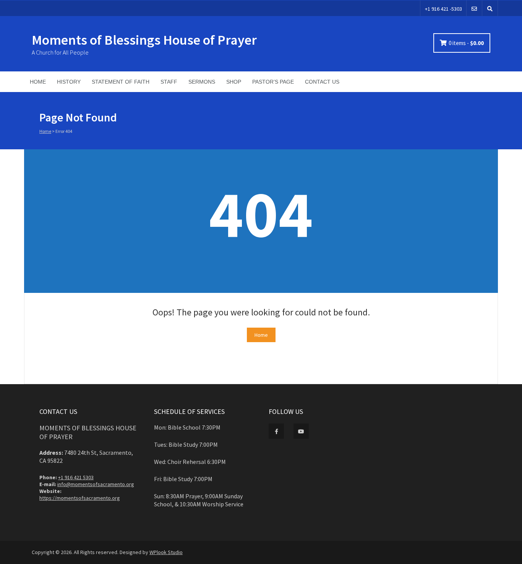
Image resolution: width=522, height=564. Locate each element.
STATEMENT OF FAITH (120, 82)
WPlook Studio (166, 552)
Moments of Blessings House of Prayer (144, 39)
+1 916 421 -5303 (443, 8)
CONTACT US (322, 82)
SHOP (233, 82)
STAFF (168, 82)
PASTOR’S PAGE (273, 82)
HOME (38, 82)
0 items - (466, 43)
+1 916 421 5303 (76, 477)
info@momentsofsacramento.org (95, 484)
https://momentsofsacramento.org (79, 498)
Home (45, 131)
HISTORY (69, 82)
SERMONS (201, 82)
